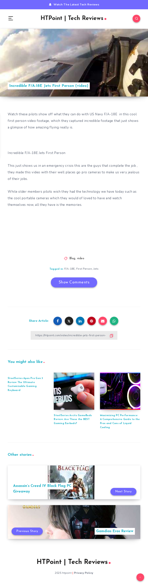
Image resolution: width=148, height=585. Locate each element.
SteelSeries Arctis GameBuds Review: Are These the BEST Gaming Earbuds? (73, 419)
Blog (72, 258)
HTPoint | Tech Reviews (71, 18)
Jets (95, 269)
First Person (84, 269)
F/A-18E (69, 269)
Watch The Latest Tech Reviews (76, 4)
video (80, 258)
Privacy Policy (83, 573)
